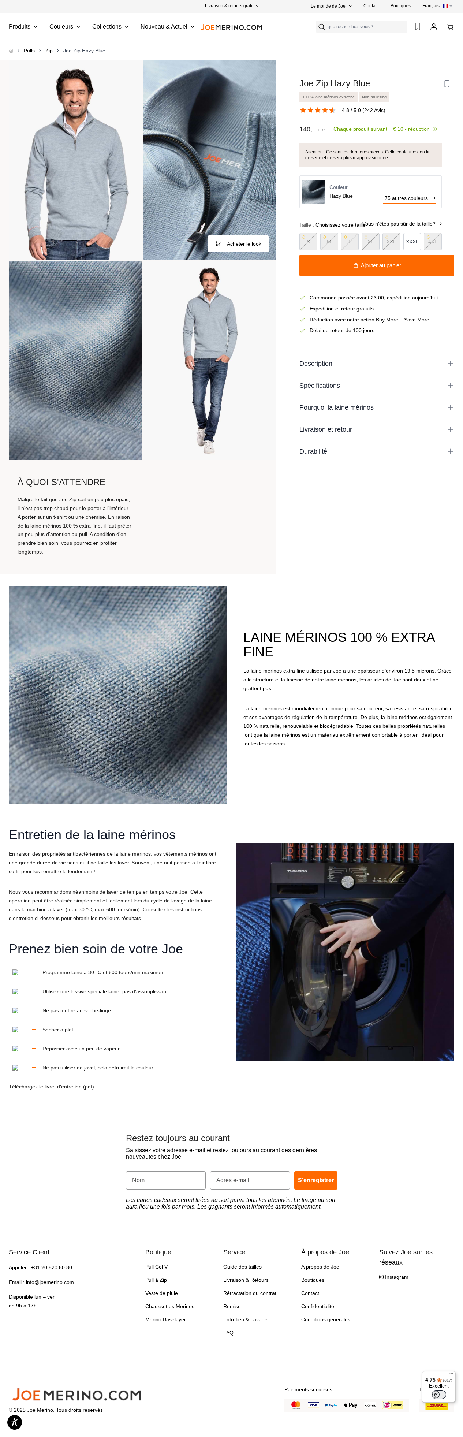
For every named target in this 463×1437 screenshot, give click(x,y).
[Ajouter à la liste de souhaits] (447, 84)
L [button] (349, 242)
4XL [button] (432, 242)
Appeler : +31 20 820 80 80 (40, 1267)
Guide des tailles (242, 1267)
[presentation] (438, 5)
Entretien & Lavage (245, 1319)
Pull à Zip (156, 1280)
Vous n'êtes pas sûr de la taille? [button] (399, 224)
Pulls (29, 50)
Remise (232, 1306)
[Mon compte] (434, 27)
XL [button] (370, 242)
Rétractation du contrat (249, 1293)
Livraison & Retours (246, 1280)
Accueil (11, 50)
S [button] (308, 242)
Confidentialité (317, 1306)
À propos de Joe (320, 1267)
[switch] (439, 1394)
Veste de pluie (161, 1293)
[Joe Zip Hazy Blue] (75, 160)
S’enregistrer (316, 1180)
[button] (231, 6)
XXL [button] (391, 242)
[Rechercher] (322, 27)
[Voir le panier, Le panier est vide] (450, 27)
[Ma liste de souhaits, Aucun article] (417, 27)
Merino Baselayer (165, 1319)
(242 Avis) (373, 110)
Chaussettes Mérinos (169, 1306)
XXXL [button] (412, 242)
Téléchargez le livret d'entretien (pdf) (51, 1087)
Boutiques (401, 5)
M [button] (329, 242)
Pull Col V (156, 1267)
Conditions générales (325, 1319)
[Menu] (451, 1375)
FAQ (228, 1333)
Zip (49, 50)
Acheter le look (244, 244)
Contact (371, 5)
